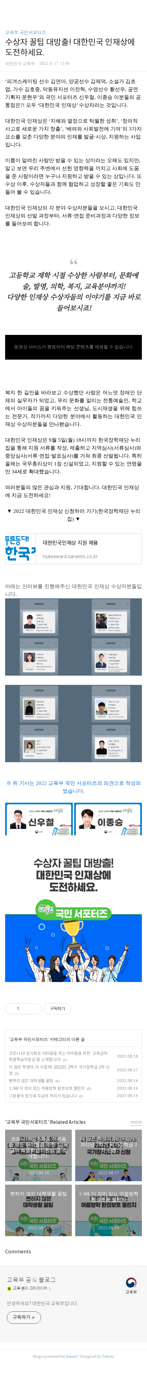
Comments (18, 1252)
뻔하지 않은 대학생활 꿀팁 (31, 1080)
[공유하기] (25, 1009)
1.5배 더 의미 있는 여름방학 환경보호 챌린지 (47, 1088)
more (136, 1122)
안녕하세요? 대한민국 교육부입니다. (42, 1303)
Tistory (108, 1356)
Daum (71, 1356)
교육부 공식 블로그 (31, 1280)
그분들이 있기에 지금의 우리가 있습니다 (43, 1095)
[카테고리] (8, 7)
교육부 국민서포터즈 (25, 33)
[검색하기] (138, 7)
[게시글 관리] (34, 1009)
